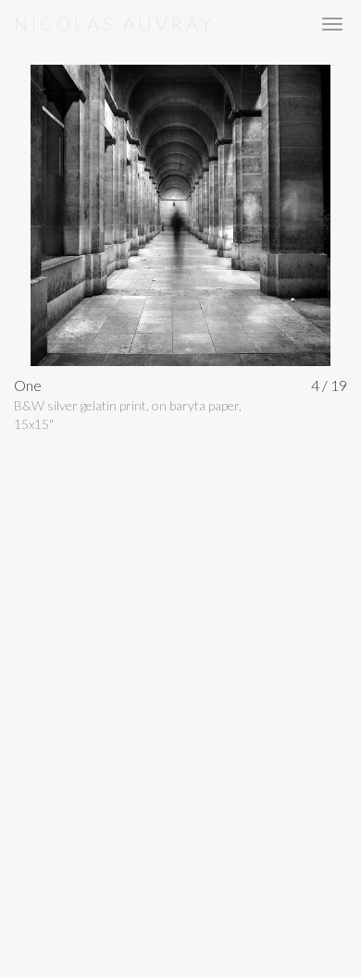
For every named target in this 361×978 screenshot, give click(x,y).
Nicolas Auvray (114, 23)
